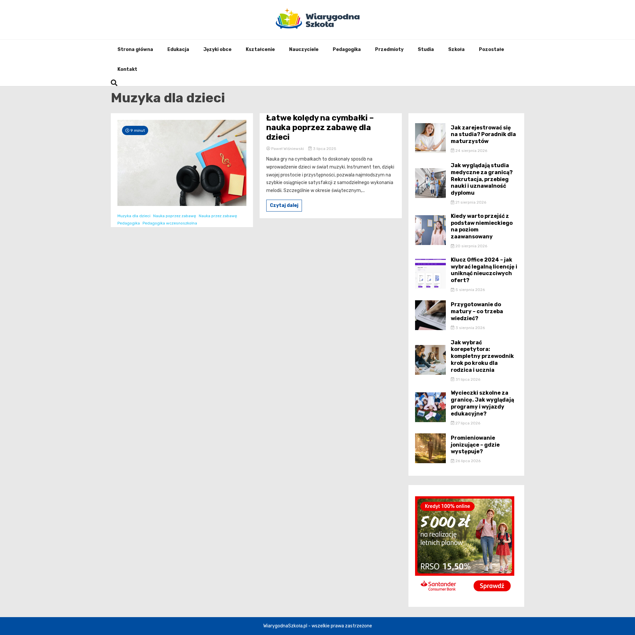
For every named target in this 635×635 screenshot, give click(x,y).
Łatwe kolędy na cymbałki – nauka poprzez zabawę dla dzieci (320, 127)
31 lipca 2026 (467, 379)
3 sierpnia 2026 (469, 327)
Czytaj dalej (284, 205)
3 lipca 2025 (324, 148)
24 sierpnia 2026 (470, 150)
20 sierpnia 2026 (470, 246)
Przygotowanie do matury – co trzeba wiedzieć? (477, 311)
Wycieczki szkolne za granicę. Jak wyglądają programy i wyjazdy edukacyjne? (482, 403)
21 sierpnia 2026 (470, 202)
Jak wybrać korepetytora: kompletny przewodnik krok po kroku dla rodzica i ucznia (482, 356)
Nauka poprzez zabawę (174, 216)
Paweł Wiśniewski (287, 148)
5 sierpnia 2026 (469, 289)
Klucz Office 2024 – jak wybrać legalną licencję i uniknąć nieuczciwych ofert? (484, 270)
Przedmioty (389, 49)
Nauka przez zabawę (218, 216)
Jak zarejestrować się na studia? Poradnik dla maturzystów (483, 134)
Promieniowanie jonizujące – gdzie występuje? (475, 445)
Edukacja (178, 49)
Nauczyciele (303, 49)
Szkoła (456, 49)
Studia (426, 49)
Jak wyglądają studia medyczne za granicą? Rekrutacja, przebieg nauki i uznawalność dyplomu (482, 179)
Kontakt (127, 69)
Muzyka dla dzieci (133, 216)
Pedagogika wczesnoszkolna (170, 223)
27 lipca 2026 (467, 423)
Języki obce (217, 49)
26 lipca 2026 (467, 461)
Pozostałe (491, 49)
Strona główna (135, 49)
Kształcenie (260, 49)
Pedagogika (347, 49)
